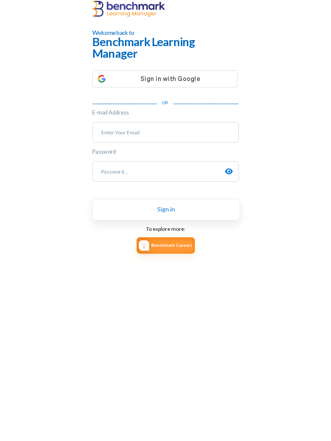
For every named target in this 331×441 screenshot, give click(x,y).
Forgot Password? (221, 191)
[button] (165, 78)
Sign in (166, 209)
